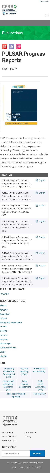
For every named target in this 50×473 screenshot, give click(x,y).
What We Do (31, 432)
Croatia (3, 326)
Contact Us (44, 1)
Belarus (3, 318)
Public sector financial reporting (15, 395)
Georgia (3, 330)
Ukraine (3, 356)
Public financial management (25, 384)
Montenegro (5, 343)
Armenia (4, 309)
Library (28, 436)
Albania (3, 305)
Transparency (39, 393)
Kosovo (3, 335)
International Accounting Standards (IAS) (8, 385)
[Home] (9, 10)
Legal (14, 467)
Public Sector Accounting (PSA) (40, 385)
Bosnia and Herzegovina (11, 322)
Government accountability (39, 370)
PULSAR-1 (4, 293)
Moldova (4, 339)
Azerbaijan (4, 314)
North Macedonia (8, 347)
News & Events (9, 440)
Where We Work (9, 436)
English (42, 180)
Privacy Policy (24, 467)
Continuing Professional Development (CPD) (9, 372)
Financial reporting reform (24, 371)
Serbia (3, 352)
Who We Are (7, 432)
